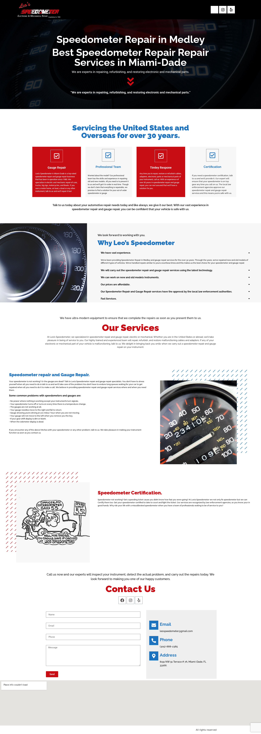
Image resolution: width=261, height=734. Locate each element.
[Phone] (153, 640)
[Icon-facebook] (214, 9)
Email (165, 624)
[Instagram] (223, 9)
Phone (166, 639)
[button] (175, 252)
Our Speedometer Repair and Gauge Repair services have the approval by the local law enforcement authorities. (166, 291)
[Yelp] (231, 9)
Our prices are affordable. (115, 284)
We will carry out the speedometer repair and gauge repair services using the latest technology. (157, 270)
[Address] (153, 655)
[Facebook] (122, 600)
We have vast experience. (116, 252)
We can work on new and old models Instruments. (130, 277)
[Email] (153, 625)
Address (168, 655)
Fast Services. (109, 298)
